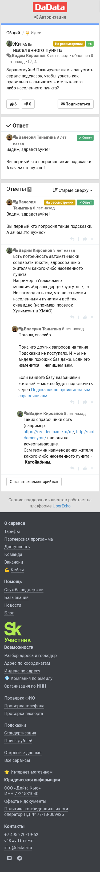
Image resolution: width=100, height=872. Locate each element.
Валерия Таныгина (37, 137)
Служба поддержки (23, 589)
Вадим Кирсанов (29, 55)
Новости (12, 605)
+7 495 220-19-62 (21, 834)
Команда (13, 554)
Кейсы (17, 569)
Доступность (17, 546)
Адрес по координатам (27, 663)
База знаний (16, 597)
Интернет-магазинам (32, 772)
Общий (13, 32)
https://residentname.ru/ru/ (49, 431)
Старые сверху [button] (74, 190)
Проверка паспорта (23, 713)
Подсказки (15, 725)
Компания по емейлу (32, 678)
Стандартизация (20, 732)
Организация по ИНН (25, 686)
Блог (9, 612)
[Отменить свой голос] (92, 238)
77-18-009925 (50, 814)
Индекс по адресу (22, 670)
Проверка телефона (24, 705)
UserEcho (62, 506)
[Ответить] (72, 238)
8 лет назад (44, 208)
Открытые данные (23, 752)
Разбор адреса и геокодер (30, 655)
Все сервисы (17, 760)
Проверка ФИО (19, 698)
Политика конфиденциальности (36, 808)
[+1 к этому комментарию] (85, 238)
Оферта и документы (25, 801)
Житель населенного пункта (37, 46)
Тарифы (12, 531)
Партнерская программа (28, 539)
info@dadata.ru (18, 847)
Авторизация (52, 17)
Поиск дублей (18, 740)
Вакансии (13, 562)
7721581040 (26, 793)
